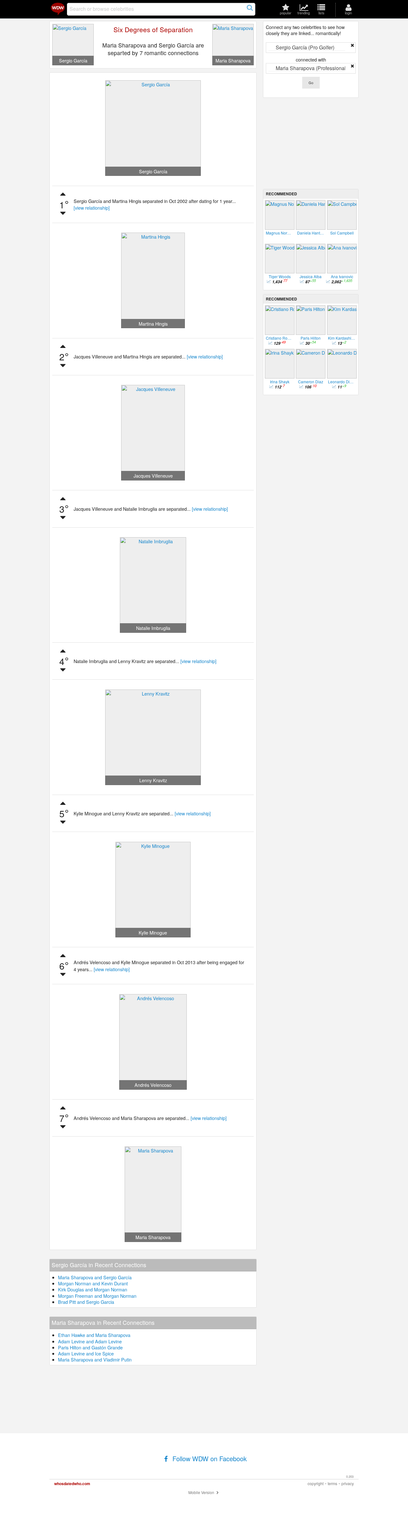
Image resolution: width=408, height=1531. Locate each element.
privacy (347, 1483)
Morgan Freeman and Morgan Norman (97, 1295)
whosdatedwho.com (72, 1483)
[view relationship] (92, 207)
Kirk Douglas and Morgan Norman (92, 1289)
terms (332, 1483)
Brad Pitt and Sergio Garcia (86, 1301)
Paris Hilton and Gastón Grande (90, 1347)
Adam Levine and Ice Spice (86, 1353)
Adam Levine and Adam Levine (90, 1341)
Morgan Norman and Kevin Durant (93, 1283)
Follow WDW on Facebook (209, 1458)
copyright (316, 1483)
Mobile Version (201, 1492)
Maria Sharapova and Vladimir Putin (95, 1359)
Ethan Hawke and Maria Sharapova (94, 1335)
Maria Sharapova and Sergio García (95, 1277)
